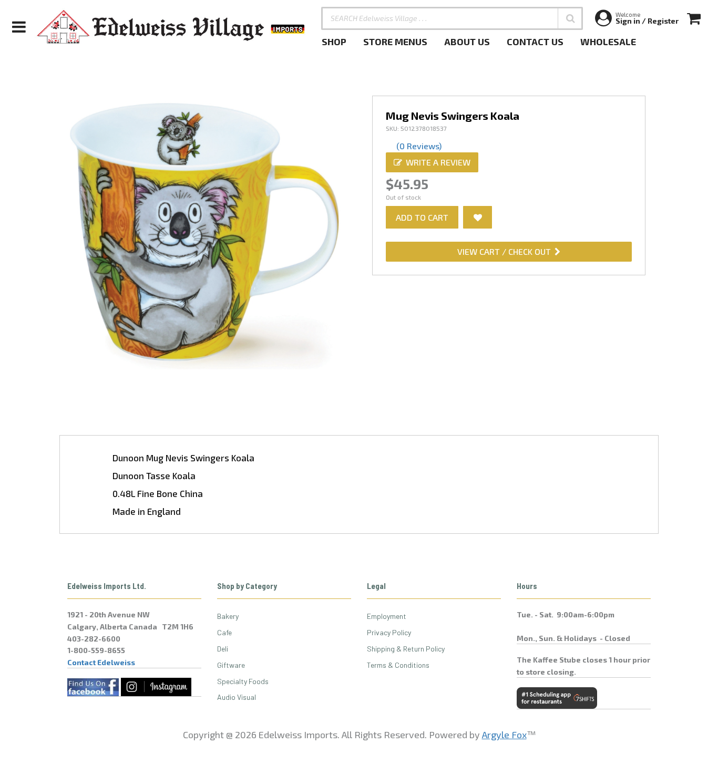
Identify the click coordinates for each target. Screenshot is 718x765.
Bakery (228, 616)
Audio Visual (236, 696)
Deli (222, 648)
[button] (570, 18)
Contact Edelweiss (101, 662)
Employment (386, 616)
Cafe (224, 632)
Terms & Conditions (398, 664)
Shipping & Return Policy (406, 648)
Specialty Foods (243, 681)
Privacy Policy (389, 632)
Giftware (231, 664)
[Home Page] (171, 27)
